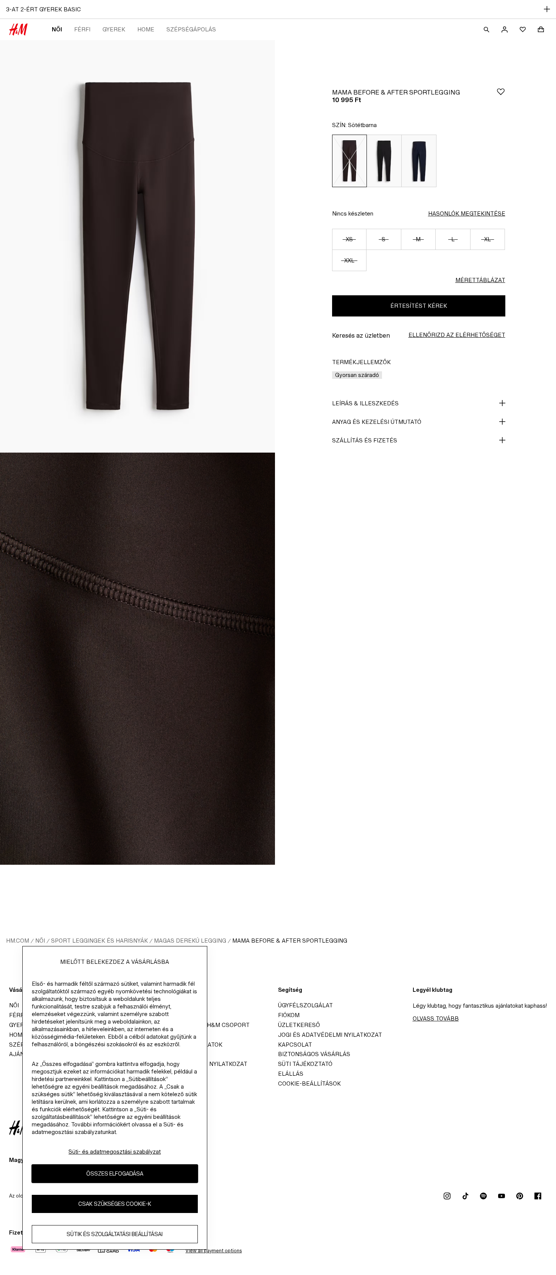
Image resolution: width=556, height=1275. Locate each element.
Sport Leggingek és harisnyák (99, 940)
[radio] (349, 161)
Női (57, 29)
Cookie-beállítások (309, 1083)
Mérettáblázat (480, 280)
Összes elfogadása (114, 1173)
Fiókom (289, 1015)
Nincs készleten (352, 213)
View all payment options (213, 1250)
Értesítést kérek (418, 305)
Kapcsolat (295, 1044)
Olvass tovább (436, 1018)
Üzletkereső (299, 1025)
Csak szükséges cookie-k (114, 1204)
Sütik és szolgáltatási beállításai (115, 1234)
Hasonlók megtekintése (466, 213)
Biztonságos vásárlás (314, 1054)
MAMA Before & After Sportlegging (289, 940)
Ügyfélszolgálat (305, 1005)
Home (145, 29)
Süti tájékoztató (305, 1064)
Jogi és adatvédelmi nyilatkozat (330, 1034)
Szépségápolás (191, 29)
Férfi (82, 29)
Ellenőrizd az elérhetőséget (456, 335)
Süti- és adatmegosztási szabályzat (114, 1151)
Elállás (290, 1073)
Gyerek (114, 29)
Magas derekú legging (190, 940)
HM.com (17, 940)
